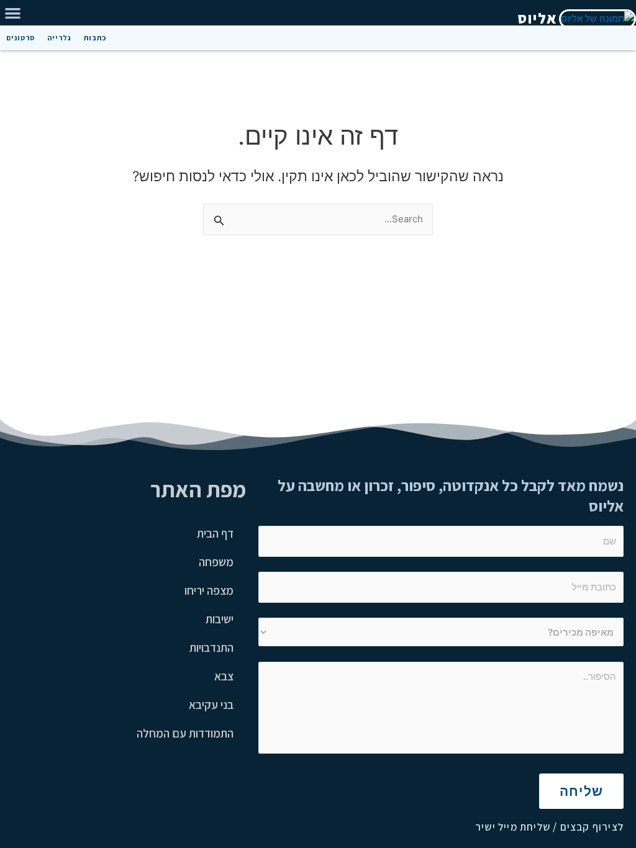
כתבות (95, 37)
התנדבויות (211, 647)
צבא (224, 676)
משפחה (216, 561)
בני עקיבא (211, 704)
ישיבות (220, 618)
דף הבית (215, 533)
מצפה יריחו (209, 590)
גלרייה (59, 37)
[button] (12, 12)
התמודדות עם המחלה (185, 733)
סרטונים (20, 37)
